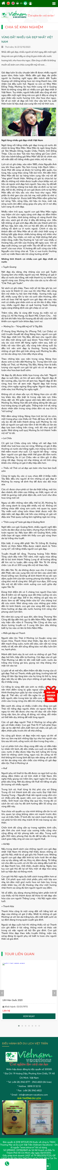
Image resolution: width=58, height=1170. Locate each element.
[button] (19, 1025)
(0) (20, 3)
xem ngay (29, 1016)
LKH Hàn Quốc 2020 (13, 1000)
